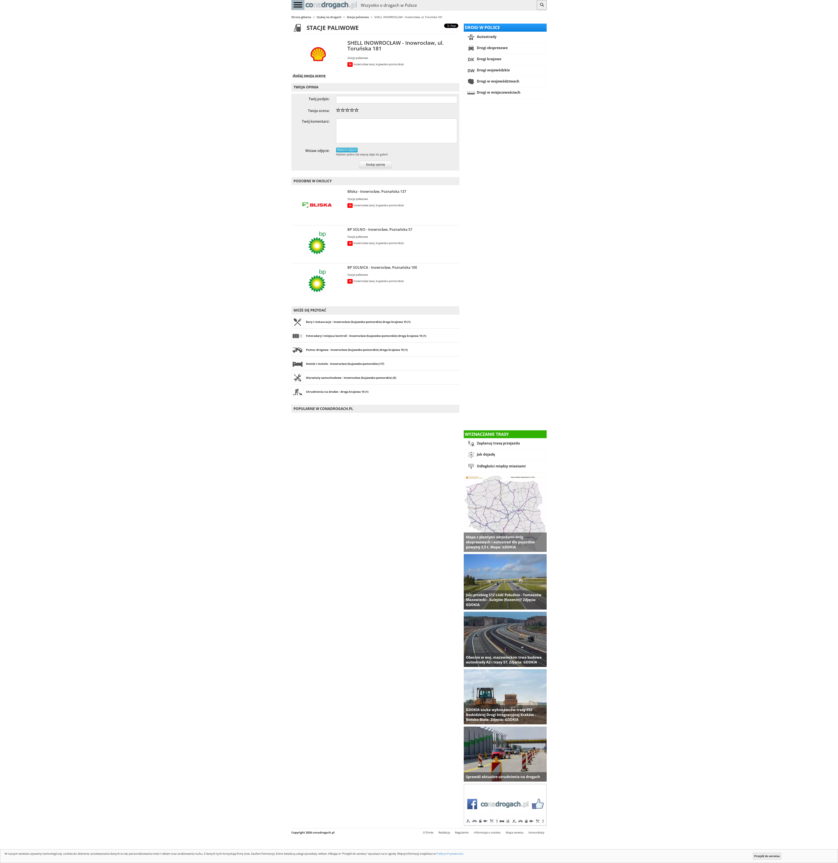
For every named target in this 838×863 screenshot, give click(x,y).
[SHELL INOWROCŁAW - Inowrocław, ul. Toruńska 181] (318, 55)
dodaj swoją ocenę (309, 75)
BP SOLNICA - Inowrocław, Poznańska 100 (382, 267)
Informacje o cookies (487, 832)
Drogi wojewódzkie (493, 70)
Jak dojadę (485, 454)
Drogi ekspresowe (492, 47)
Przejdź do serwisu (767, 856)
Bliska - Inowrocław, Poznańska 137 (376, 191)
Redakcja (444, 832)
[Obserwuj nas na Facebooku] (505, 804)
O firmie (428, 832)
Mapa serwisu (515, 832)
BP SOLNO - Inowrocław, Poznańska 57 (379, 229)
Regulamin (462, 832)
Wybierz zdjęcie (346, 150)
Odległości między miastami (501, 466)
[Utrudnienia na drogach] (505, 754)
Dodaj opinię (375, 164)
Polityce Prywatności (449, 854)
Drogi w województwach (497, 81)
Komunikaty (536, 832)
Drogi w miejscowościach (498, 92)
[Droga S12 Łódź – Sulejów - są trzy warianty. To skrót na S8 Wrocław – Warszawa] (505, 581)
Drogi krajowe (488, 59)
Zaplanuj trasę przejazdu (498, 443)
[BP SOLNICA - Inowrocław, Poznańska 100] (318, 282)
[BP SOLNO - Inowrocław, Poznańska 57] (318, 244)
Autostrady (486, 36)
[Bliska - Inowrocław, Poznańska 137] (318, 206)
